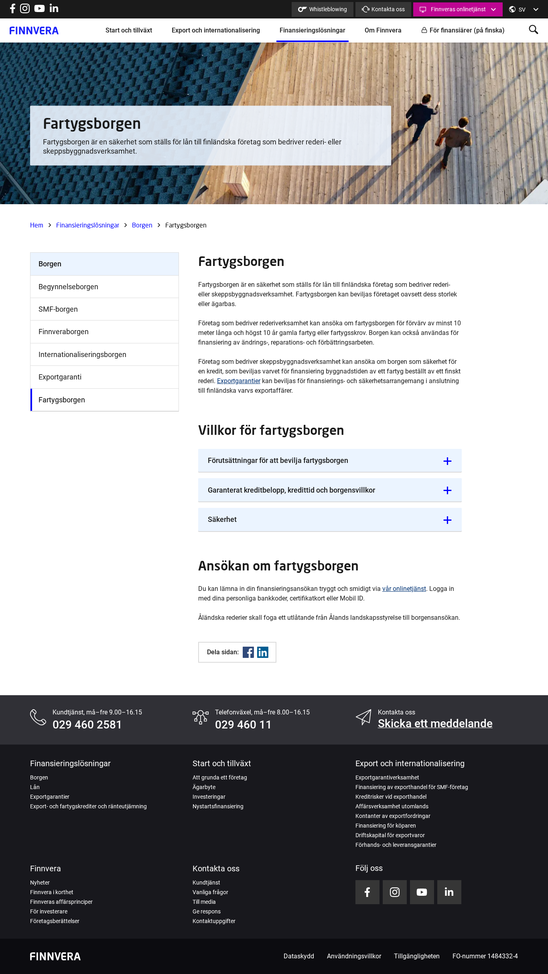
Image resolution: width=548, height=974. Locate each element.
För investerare (48, 911)
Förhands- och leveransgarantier (395, 845)
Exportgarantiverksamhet (387, 777)
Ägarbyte (204, 787)
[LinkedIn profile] (54, 11)
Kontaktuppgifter (214, 921)
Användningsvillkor (354, 956)
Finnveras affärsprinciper (61, 902)
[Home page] (34, 30)
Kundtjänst (206, 882)
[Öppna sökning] (533, 30)
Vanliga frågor (210, 892)
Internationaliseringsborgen (82, 354)
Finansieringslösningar (312, 30)
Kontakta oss (388, 9)
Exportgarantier (238, 381)
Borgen (142, 225)
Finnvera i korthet (51, 892)
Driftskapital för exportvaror (390, 835)
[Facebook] (248, 652)
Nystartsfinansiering (218, 806)
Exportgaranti (60, 377)
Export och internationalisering (216, 30)
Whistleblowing (328, 9)
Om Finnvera (383, 30)
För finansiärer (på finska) (467, 30)
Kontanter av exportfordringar (392, 816)
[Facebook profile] (13, 11)
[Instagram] (25, 11)
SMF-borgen (58, 309)
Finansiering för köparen (385, 825)
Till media (204, 902)
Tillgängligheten (417, 956)
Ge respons (207, 911)
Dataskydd (299, 956)
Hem (36, 225)
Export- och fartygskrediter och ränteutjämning (88, 806)
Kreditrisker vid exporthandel (390, 796)
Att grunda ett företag (220, 777)
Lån (35, 787)
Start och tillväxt (129, 30)
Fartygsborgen (62, 400)
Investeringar (209, 796)
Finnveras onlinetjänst (458, 9)
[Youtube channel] (39, 11)
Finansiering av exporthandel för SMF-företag (411, 787)
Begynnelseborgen (68, 286)
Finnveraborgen (64, 331)
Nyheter (40, 882)
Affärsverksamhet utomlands (391, 806)
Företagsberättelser (54, 921)
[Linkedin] (262, 652)
